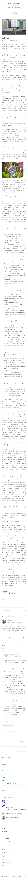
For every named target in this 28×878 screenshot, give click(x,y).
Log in (3, 856)
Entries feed (5, 859)
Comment (21, 741)
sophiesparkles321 (15, 40)
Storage (4, 764)
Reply (3, 648)
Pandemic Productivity (8, 770)
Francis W (9, 805)
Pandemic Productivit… (12, 809)
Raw (24, 609)
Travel (3, 777)
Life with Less (14, 3)
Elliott (8, 800)
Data (3, 790)
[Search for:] (9, 750)
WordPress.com (6, 865)
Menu (15, 13)
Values (4, 780)
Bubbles (20, 813)
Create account (6, 852)
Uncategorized (6, 841)
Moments (23, 809)
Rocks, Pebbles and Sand (7, 609)
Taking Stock (15, 800)
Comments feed (6, 862)
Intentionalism (6, 787)
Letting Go (4, 767)
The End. (4, 761)
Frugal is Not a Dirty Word (9, 783)
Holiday (4, 774)
